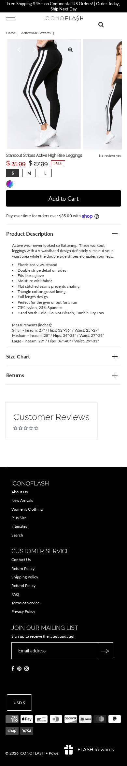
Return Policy (23, 568)
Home (10, 33)
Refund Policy (23, 585)
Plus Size (18, 517)
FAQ (15, 594)
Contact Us (21, 559)
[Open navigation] (10, 18)
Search (17, 535)
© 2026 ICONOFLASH (25, 753)
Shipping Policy (24, 576)
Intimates (19, 526)
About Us (19, 491)
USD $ (19, 702)
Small (13, 173)
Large (45, 173)
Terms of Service (25, 602)
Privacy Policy (23, 611)
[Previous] (18, 50)
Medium (29, 173)
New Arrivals (22, 500)
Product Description (29, 233)
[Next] (34, 50)
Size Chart (18, 356)
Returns (15, 375)
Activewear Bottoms (35, 33)
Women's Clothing (27, 509)
